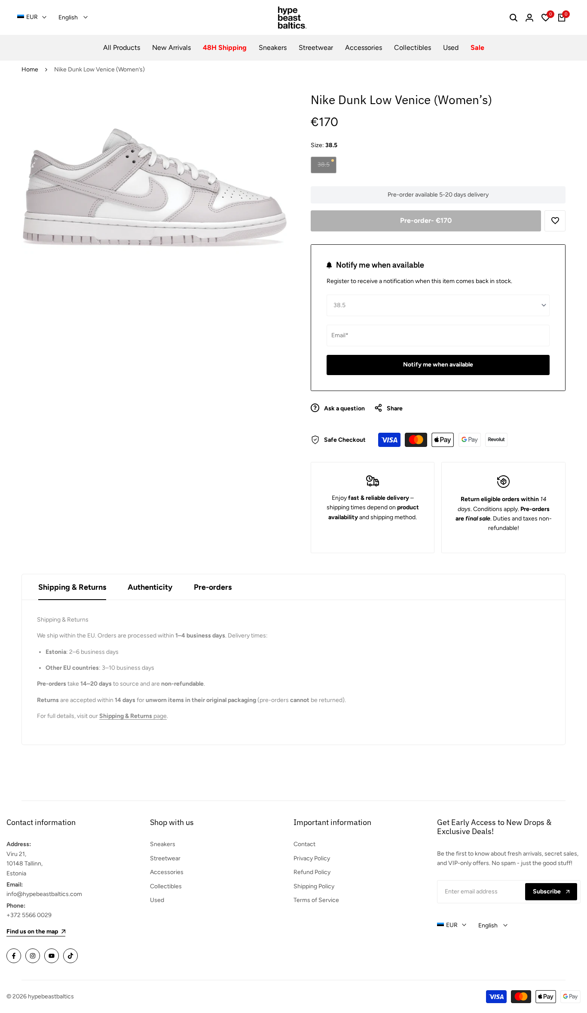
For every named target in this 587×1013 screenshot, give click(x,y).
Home (29, 69)
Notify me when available (438, 364)
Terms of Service (316, 900)
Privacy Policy (312, 858)
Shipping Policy (314, 886)
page (133, 716)
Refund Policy (312, 872)
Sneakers (162, 844)
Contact (304, 844)
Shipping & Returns (72, 587)
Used (157, 900)
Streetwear (165, 858)
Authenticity (150, 587)
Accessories (166, 872)
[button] (555, 220)
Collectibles (166, 886)
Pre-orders (213, 587)
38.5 (326, 166)
